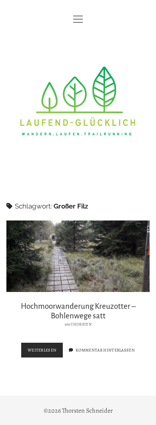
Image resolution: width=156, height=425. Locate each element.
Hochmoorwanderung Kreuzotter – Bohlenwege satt (78, 256)
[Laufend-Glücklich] (78, 177)
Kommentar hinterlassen (105, 350)
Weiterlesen (45, 352)
